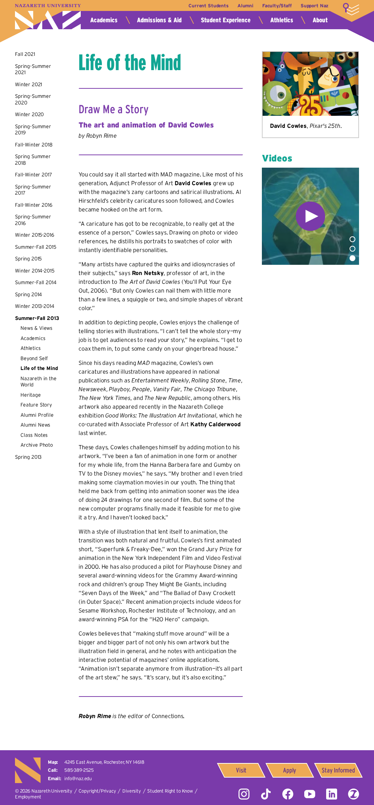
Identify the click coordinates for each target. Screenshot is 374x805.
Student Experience (226, 20)
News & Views (36, 328)
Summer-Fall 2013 (37, 318)
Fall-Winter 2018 (33, 145)
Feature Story (36, 405)
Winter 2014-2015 (34, 271)
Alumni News (35, 425)
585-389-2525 (79, 770)
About (320, 20)
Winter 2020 (29, 114)
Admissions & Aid (159, 20)
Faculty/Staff (277, 5)
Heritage (30, 395)
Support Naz (314, 5)
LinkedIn (331, 794)
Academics (104, 20)
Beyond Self (34, 358)
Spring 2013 (28, 457)
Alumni (245, 5)
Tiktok (265, 794)
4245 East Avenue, (104, 762)
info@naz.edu (78, 778)
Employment (28, 797)
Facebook (287, 794)
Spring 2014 (28, 294)
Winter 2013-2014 (34, 306)
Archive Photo (36, 445)
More (351, 9)
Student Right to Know (170, 791)
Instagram (243, 794)
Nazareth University (48, 16)
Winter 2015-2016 (34, 235)
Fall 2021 (25, 54)
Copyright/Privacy (97, 791)
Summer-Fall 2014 (35, 282)
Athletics (281, 20)
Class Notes (34, 435)
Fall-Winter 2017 (33, 175)
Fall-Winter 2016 (33, 205)
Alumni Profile (37, 415)
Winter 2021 (28, 84)
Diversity (131, 791)
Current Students (208, 5)
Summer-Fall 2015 (35, 247)
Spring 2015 (28, 259)
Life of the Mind (39, 368)
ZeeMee (353, 794)
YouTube (309, 794)
